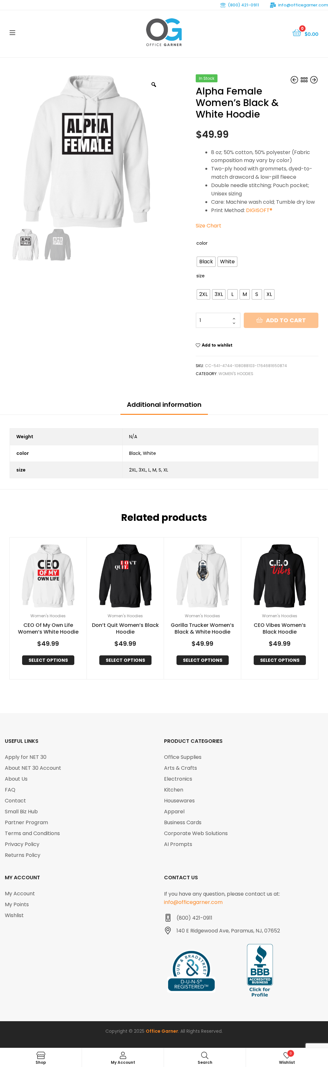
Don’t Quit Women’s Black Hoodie (125, 629)
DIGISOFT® (259, 210)
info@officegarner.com (303, 5)
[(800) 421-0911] (168, 918)
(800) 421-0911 (243, 5)
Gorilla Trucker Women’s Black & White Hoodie (202, 629)
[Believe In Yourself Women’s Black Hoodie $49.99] (313, 80)
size (200, 276)
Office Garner (162, 1031)
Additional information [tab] (164, 404)
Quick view (56, 576)
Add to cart (286, 320)
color (202, 243)
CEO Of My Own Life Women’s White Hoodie (48, 629)
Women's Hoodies (235, 373)
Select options (48, 660)
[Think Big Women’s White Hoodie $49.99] (295, 80)
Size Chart (208, 225)
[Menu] (12, 32)
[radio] (206, 262)
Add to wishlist (217, 345)
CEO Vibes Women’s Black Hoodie (280, 629)
